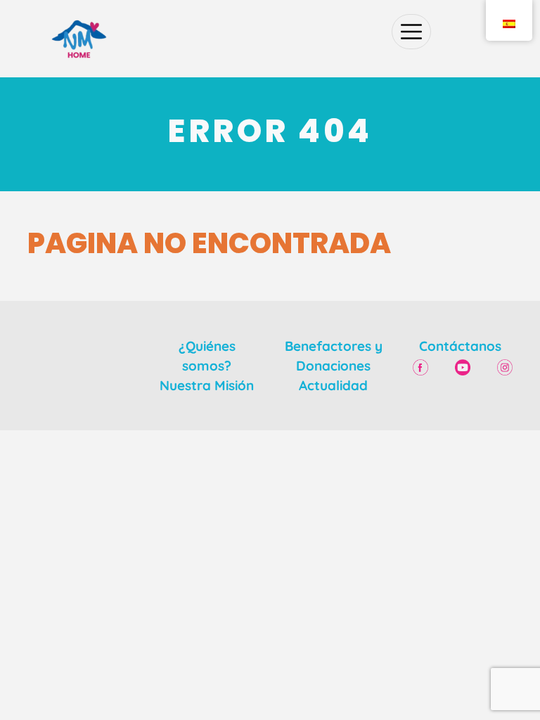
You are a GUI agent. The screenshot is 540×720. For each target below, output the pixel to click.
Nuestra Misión (207, 385)
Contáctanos (460, 346)
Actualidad (333, 385)
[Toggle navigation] (411, 31)
